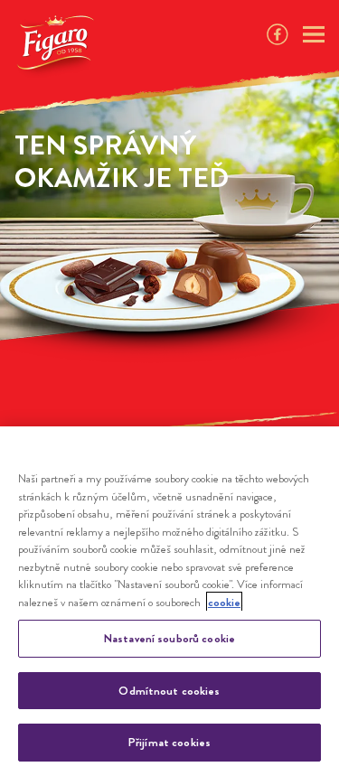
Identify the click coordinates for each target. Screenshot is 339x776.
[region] (169, 601)
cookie (224, 602)
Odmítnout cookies (169, 690)
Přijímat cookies (169, 742)
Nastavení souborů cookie (169, 638)
